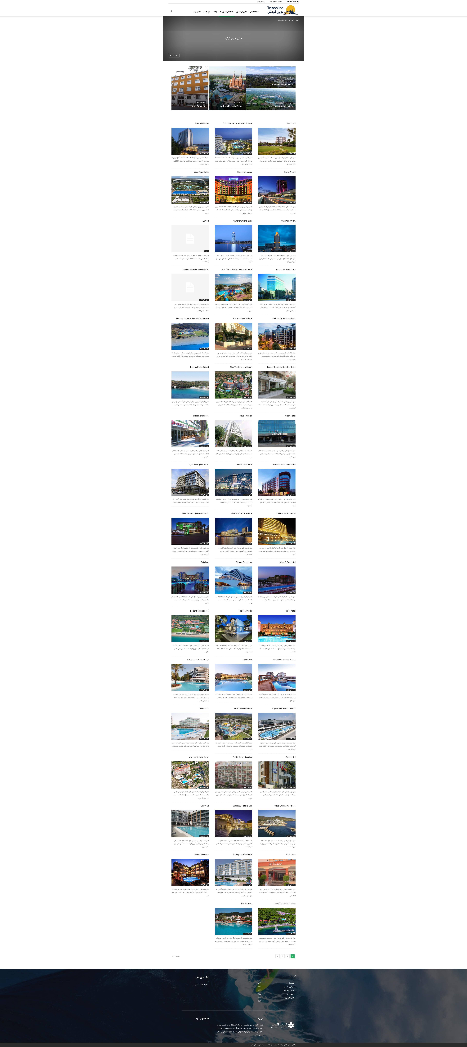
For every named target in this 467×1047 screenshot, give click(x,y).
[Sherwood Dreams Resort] (277, 677)
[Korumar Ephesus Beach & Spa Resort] (190, 336)
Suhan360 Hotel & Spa (242, 805)
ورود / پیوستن (261, 2)
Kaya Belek (247, 659)
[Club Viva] (190, 823)
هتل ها (291, 20)
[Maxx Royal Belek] (190, 189)
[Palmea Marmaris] (190, 872)
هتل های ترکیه (201, 102)
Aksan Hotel (290, 415)
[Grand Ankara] (277, 189)
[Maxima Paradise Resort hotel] (190, 287)
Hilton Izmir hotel (244, 464)
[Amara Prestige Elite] (233, 726)
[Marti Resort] (233, 921)
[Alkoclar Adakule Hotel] (190, 775)
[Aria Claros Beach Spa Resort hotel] (233, 287)
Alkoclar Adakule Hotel (199, 757)
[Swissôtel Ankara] (233, 189)
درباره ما (207, 11)
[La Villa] (190, 238)
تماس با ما (197, 11)
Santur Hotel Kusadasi (242, 757)
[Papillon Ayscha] (233, 628)
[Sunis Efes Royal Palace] (277, 823)
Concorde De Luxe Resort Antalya (237, 123)
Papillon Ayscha (245, 611)
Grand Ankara (290, 172)
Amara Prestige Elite (243, 708)
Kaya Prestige (246, 415)
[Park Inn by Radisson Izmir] (277, 336)
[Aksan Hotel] (277, 433)
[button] (171, 11)
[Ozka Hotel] (277, 775)
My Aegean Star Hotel (242, 854)
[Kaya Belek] (233, 677)
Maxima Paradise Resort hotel (196, 269)
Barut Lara (291, 123)
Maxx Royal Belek (201, 172)
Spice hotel (291, 611)
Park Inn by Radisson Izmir (284, 318)
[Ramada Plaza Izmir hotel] (277, 482)
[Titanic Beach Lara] (233, 580)
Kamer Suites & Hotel (242, 318)
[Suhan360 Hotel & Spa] (233, 823)
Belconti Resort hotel (199, 611)
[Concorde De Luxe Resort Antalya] (233, 141)
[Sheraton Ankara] (277, 238)
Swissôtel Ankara (244, 172)
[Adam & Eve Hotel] (277, 580)
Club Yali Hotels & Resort (241, 367)
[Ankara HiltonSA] (190, 141)
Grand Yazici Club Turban (285, 903)
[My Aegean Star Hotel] (233, 872)
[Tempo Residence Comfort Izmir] (277, 385)
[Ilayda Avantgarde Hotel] (190, 482)
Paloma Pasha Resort (199, 367)
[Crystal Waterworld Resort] (277, 726)
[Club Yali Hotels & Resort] (233, 385)
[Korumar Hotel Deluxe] (277, 531)
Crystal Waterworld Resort (284, 708)
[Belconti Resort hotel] (190, 628)
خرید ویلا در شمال (201, 984)
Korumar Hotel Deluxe (286, 513)
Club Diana (291, 854)
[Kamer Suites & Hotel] (233, 336)
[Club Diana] (277, 872)
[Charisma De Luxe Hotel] (233, 531)
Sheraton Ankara (288, 221)
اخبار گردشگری (241, 11)
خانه (297, 20)
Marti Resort (246, 903)
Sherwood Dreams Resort (284, 659)
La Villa (206, 221)
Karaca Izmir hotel (201, 415)
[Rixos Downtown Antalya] (190, 677)
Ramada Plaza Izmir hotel (284, 464)
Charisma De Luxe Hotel (241, 513)
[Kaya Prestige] (233, 433)
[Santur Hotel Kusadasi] (233, 775)
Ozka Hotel (291, 757)
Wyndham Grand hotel (242, 221)
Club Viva (205, 805)
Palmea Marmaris (201, 854)
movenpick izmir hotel (286, 269)
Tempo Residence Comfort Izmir (281, 367)
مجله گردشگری (227, 11)
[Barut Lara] (277, 141)
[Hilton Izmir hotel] (233, 482)
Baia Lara (205, 562)
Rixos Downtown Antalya (198, 659)
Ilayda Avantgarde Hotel (198, 464)
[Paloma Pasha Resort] (190, 385)
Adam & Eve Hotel (288, 562)
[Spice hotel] (277, 628)
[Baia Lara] (190, 580)
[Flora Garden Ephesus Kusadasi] (190, 531)
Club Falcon (204, 708)
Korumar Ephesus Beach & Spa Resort (192, 318)
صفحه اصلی (254, 11)
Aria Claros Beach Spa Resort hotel (237, 269)
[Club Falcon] (190, 726)
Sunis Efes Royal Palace (285, 805)
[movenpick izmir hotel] (277, 287)
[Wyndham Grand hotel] (233, 238)
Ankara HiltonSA (202, 123)
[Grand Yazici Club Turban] (277, 921)
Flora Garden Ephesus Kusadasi (195, 513)
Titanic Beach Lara (244, 562)
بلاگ (215, 11)
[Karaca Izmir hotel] (190, 433)
